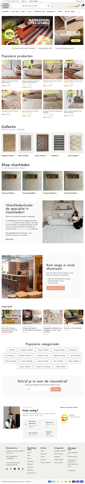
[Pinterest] (10, 469)
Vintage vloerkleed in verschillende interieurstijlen (32, 329)
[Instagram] (7, 469)
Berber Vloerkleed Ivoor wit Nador (30, 111)
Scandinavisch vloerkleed (43, 367)
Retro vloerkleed (58, 361)
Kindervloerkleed (60, 367)
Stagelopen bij (30, 470)
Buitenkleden (57, 457)
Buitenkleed (73, 350)
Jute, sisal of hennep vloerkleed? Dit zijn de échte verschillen (9, 330)
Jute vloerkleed (9, 355)
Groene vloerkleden (27, 361)
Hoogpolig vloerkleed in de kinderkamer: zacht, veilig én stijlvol (52, 330)
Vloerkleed (12, 350)
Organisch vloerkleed (25, 355)
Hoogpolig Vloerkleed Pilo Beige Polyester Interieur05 (53, 111)
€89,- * (40, 1)
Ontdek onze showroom (55, 288)
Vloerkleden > (6, 11)
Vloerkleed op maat (39, 11)
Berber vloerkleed (11, 361)
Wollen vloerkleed (43, 350)
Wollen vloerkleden (58, 454)
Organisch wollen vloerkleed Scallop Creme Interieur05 (10, 81)
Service (43, 448)
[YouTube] (15, 469)
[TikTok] (22, 469)
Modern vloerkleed (73, 361)
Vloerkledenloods (32, 449)
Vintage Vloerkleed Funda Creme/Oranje (73, 81)
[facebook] (19, 469)
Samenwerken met (31, 473)
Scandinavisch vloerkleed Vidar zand (10, 111)
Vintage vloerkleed (59, 350)
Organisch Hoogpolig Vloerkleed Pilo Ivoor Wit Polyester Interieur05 (30, 81)
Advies (28, 455)
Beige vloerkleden (43, 361)
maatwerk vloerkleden (23, 229)
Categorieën (59, 448)
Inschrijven (55, 389)
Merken (29, 458)
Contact (42, 451)
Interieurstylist (30, 461)
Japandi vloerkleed (25, 367)
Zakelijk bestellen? (79, 1)
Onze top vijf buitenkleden (73, 328)
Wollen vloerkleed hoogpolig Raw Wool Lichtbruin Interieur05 (73, 111)
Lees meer (4, 334)
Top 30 (67, 11)
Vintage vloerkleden (58, 459)
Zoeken (48, 6)
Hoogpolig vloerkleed (26, 350)
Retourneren (43, 454)
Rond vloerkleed (75, 355)
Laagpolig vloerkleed (59, 355)
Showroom (43, 459)
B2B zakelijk (30, 464)
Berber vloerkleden (58, 462)
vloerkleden (9, 223)
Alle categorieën (16, 12)
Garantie (43, 457)
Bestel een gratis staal (45, 462)
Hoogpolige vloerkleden (59, 451)
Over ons (29, 452)
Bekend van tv (30, 467)
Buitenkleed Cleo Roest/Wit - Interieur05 (52, 81)
